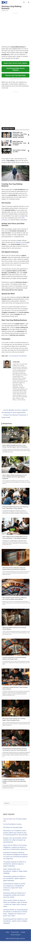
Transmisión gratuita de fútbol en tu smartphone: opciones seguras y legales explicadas (14, 864)
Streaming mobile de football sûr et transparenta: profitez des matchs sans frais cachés (14, 895)
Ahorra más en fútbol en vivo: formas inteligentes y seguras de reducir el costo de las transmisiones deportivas (15, 847)
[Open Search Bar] (23, 2)
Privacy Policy (15, 932)
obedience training (21, 242)
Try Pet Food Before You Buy (12, 824)
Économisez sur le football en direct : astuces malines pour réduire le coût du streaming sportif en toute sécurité (15, 832)
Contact (23, 932)
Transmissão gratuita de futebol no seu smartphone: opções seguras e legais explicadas (14, 878)
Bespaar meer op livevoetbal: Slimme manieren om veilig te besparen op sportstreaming (15, 840)
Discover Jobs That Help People (15, 75)
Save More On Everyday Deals (12, 827)
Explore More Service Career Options (15, 63)
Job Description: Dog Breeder (18, 356)
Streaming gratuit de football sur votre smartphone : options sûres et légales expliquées (15, 921)
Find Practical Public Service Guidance (15, 69)
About (7, 932)
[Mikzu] (4, 2)
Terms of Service (15, 934)
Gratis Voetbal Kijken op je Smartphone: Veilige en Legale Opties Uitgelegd (15, 871)
